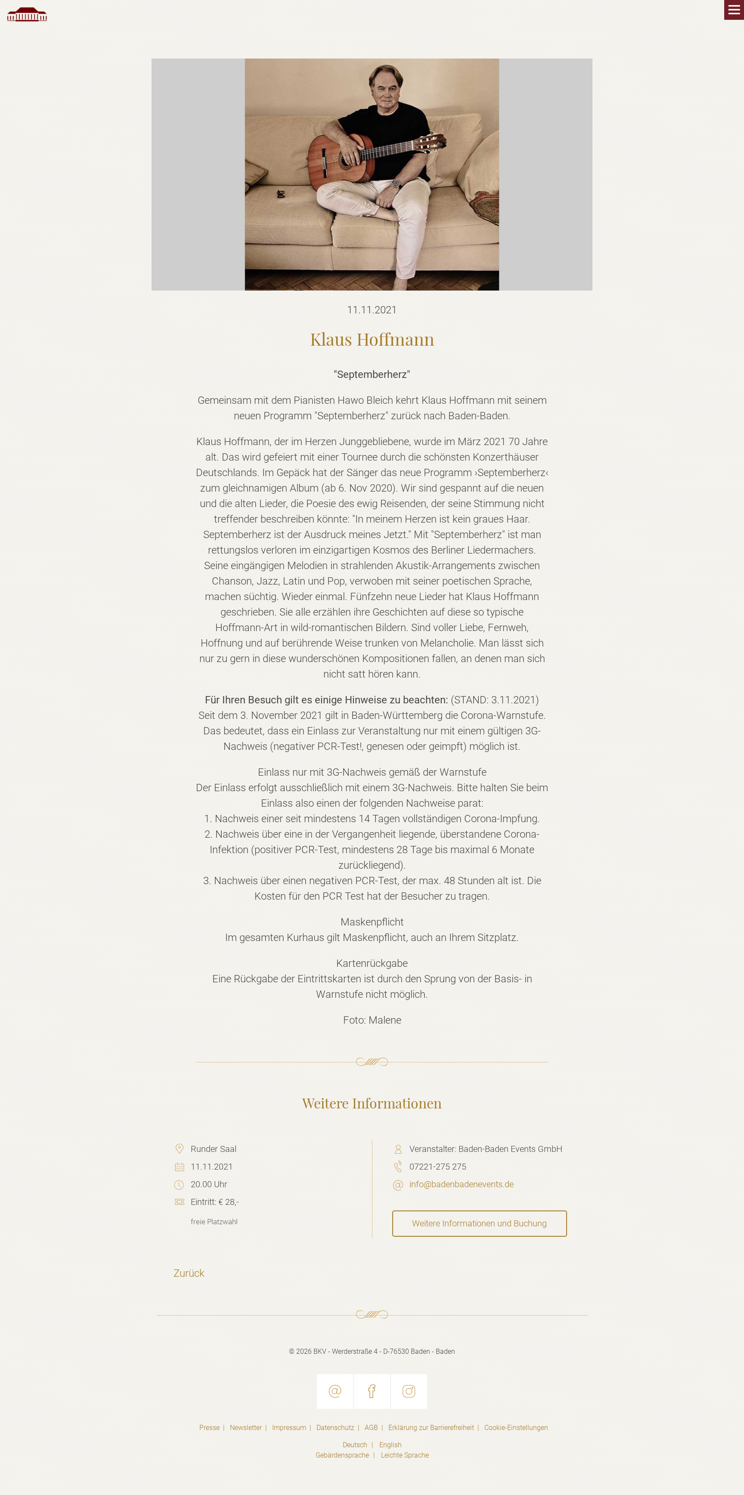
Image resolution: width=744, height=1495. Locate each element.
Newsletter (246, 1428)
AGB (371, 1428)
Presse (209, 1428)
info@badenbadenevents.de (461, 1184)
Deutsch (355, 1445)
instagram (409, 1391)
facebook (372, 1391)
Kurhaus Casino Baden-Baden (27, 14)
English (390, 1445)
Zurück (189, 1273)
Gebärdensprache (342, 1455)
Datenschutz (335, 1428)
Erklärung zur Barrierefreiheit (431, 1428)
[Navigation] (731, 13)
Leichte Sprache (405, 1455)
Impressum (289, 1428)
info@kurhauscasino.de (335, 1391)
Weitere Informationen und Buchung (479, 1223)
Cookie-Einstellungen (516, 1428)
